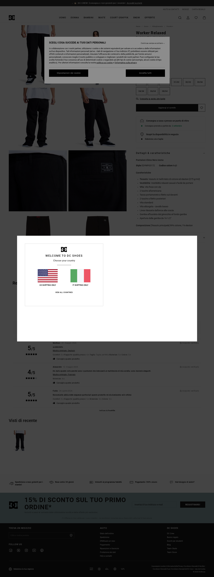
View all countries (64, 292)
